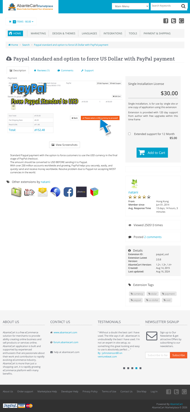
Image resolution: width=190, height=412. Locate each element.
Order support (25, 391)
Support (88, 70)
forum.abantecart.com (65, 342)
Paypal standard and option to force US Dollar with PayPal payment (71, 44)
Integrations (112, 33)
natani (133, 192)
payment (169, 293)
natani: (45, 182)
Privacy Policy (90, 391)
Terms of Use (109, 391)
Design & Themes (63, 33)
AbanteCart (176, 404)
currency (138, 293)
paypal (137, 300)
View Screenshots (66, 144)
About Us (8, 391)
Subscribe (178, 355)
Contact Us (126, 391)
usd (168, 300)
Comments (66, 70)
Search (26, 44)
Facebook (165, 20)
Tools (132, 33)
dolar (153, 293)
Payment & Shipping (156, 33)
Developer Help (69, 391)
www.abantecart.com (65, 332)
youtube (182, 20)
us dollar (153, 300)
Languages (88, 33)
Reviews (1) (43, 70)
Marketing (37, 33)
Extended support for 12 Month (155, 134)
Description (19, 70)
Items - (22, 21)
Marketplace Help (47, 391)
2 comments (153, 237)
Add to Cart (156, 152)
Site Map (141, 391)
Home (17, 33)
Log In (154, 391)
